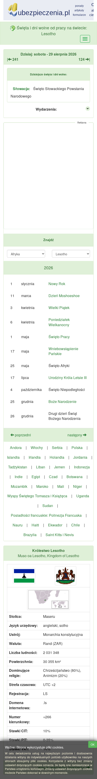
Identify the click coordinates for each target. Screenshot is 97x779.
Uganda (82, 495)
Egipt (36, 476)
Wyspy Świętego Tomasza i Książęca (37, 495)
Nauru (18, 525)
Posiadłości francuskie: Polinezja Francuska (46, 515)
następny (75, 434)
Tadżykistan (17, 467)
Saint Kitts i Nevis (60, 534)
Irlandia (35, 457)
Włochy (37, 447)
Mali (60, 486)
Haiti (35, 525)
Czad (53, 476)
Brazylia (30, 534)
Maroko (42, 486)
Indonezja (82, 467)
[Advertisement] (48, 175)
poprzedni (22, 434)
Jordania (80, 457)
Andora (16, 447)
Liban (40, 467)
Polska (77, 447)
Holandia (57, 457)
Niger (77, 486)
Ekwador (55, 525)
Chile (75, 525)
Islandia (13, 457)
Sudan (47, 505)
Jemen (59, 467)
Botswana (75, 476)
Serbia (57, 447)
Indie (19, 476)
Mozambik (19, 486)
